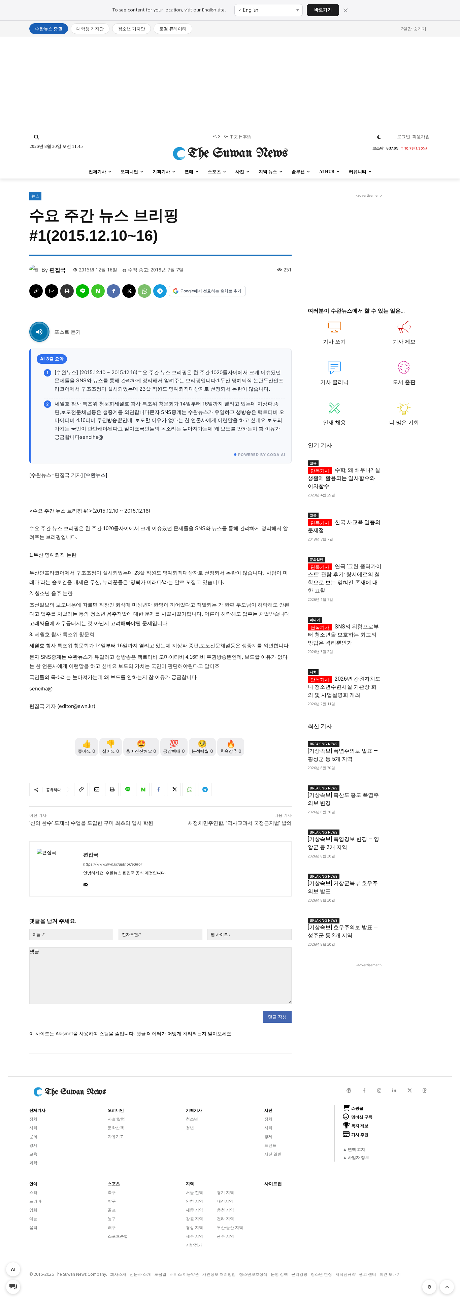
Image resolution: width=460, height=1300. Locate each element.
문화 (33, 1136)
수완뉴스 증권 (48, 28)
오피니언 (116, 1110)
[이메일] (51, 291)
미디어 (315, 619)
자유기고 (116, 1136)
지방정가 (194, 1245)
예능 (33, 1219)
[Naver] (98, 291)
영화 (33, 1210)
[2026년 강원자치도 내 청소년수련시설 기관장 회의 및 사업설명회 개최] (406, 677)
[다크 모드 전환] (379, 137)
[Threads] (425, 1091)
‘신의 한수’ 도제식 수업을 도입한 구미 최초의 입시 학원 (91, 823)
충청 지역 (225, 1210)
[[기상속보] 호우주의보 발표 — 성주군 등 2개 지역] (406, 925)
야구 (112, 1201)
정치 (33, 1119)
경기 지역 (225, 1192)
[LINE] (82, 291)
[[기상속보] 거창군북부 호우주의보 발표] (406, 881)
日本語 (245, 136)
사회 (313, 672)
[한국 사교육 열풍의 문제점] (406, 520)
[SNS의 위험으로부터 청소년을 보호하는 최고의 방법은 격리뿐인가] (406, 625)
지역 (190, 1183)
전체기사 (37, 1110)
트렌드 (270, 1145)
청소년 (192, 1119)
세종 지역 (194, 1210)
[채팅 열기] (13, 1287)
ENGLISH (220, 136)
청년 (190, 1128)
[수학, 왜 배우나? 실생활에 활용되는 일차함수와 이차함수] (406, 468)
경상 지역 (194, 1227)
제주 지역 (194, 1236)
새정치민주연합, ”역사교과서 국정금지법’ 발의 (240, 823)
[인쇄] (67, 291)
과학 (33, 1163)
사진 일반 (273, 1154)
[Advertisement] (230, 84)
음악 (33, 1227)
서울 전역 (194, 1192)
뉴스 (35, 196)
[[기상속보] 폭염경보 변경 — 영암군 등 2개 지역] (406, 837)
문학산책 (116, 1128)
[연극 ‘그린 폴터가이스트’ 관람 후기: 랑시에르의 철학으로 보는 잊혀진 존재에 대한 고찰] (406, 564)
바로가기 (323, 10)
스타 (33, 1192)
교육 (313, 463)
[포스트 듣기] (39, 332)
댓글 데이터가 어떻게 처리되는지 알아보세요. (184, 1033)
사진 (268, 1110)
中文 (234, 136)
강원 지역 (194, 1219)
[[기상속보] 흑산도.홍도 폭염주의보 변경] (406, 793)
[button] (36, 137)
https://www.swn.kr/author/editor (112, 864)
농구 (112, 1219)
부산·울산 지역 (230, 1227)
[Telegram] (160, 291)
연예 (33, 1183)
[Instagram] (379, 1091)
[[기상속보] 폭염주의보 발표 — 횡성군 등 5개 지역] (406, 749)
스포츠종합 (118, 1236)
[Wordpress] (349, 1091)
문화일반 (316, 559)
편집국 (58, 269)
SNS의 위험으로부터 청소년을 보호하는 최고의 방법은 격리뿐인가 (343, 634)
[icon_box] (334, 336)
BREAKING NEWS (323, 744)
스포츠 (114, 1183)
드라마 (35, 1201)
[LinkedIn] (394, 1091)
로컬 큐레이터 (173, 28)
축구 (112, 1192)
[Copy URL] (36, 291)
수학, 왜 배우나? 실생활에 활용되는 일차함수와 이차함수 (344, 478)
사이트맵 (273, 1183)
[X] (129, 291)
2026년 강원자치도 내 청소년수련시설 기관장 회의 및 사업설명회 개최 (344, 687)
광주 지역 (225, 1236)
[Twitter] (410, 1091)
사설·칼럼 (116, 1119)
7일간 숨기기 (413, 28)
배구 (112, 1227)
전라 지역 (225, 1219)
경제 (33, 1145)
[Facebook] (113, 291)
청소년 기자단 (131, 28)
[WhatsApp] (144, 291)
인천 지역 (194, 1201)
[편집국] (35, 270)
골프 (112, 1210)
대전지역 (225, 1201)
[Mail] (85, 883)
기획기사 (194, 1110)
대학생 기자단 (90, 28)
